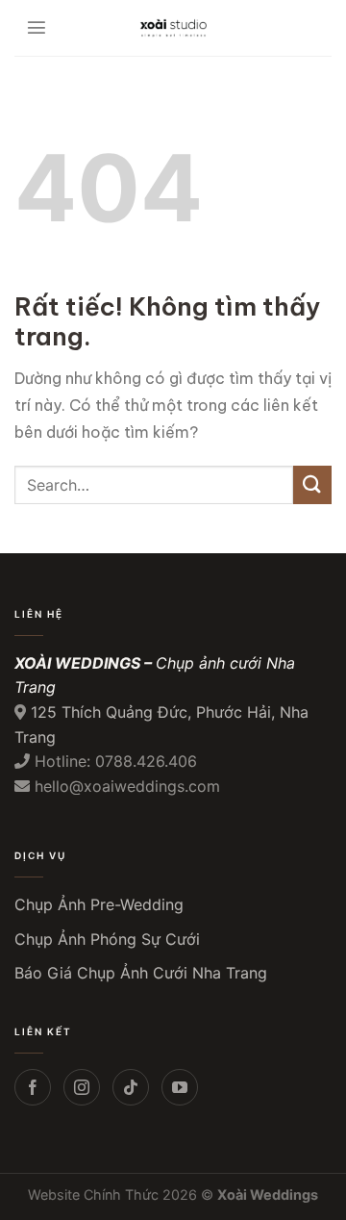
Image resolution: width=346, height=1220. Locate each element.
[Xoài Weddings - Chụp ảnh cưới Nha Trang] (173, 28)
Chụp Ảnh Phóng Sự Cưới (107, 939)
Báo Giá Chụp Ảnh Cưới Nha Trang (140, 972)
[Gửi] (312, 484)
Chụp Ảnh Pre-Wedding (99, 904)
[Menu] (36, 28)
